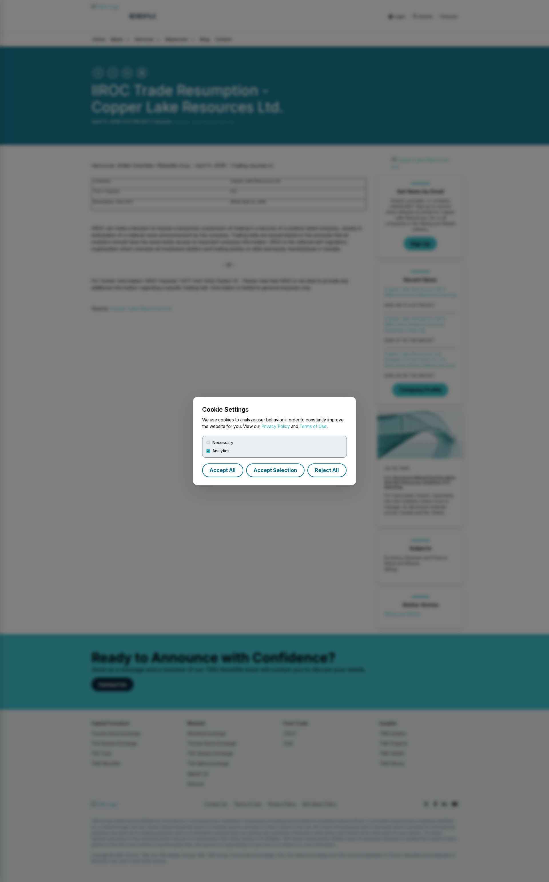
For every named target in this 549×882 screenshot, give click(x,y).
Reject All (327, 470)
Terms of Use (313, 426)
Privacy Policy (275, 426)
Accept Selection (275, 470)
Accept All (223, 470)
